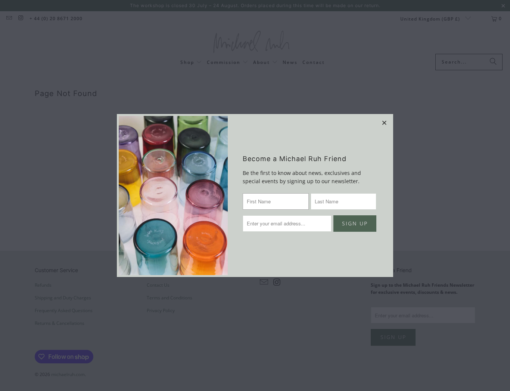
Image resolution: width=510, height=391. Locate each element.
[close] (384, 122)
